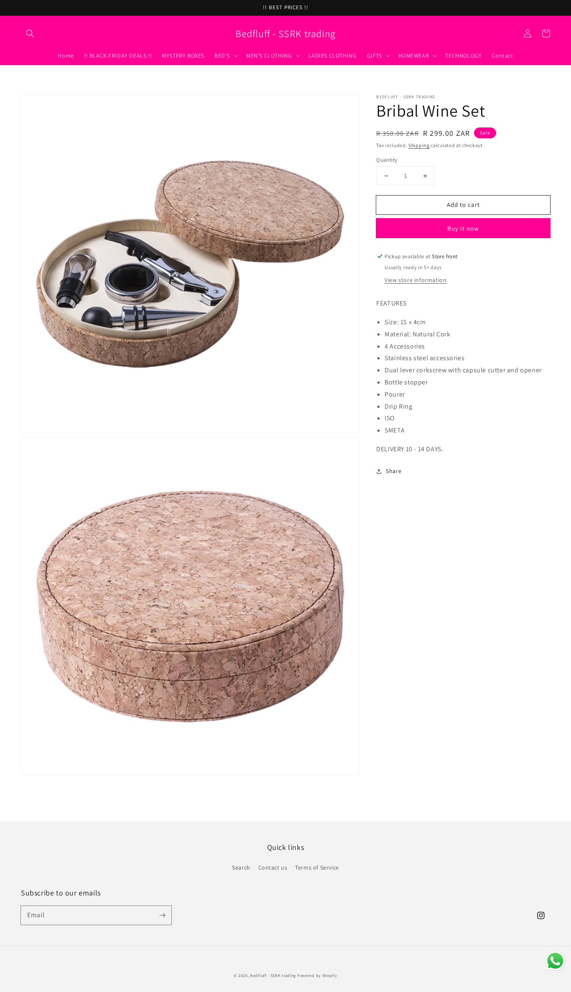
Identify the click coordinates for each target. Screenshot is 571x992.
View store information (415, 280)
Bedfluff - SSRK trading (273, 975)
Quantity (386, 159)
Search (241, 867)
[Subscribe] (162, 915)
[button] (30, 33)
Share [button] (393, 471)
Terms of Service (317, 867)
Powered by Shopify (317, 975)
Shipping (419, 145)
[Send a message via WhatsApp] (555, 960)
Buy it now (463, 228)
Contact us (273, 867)
